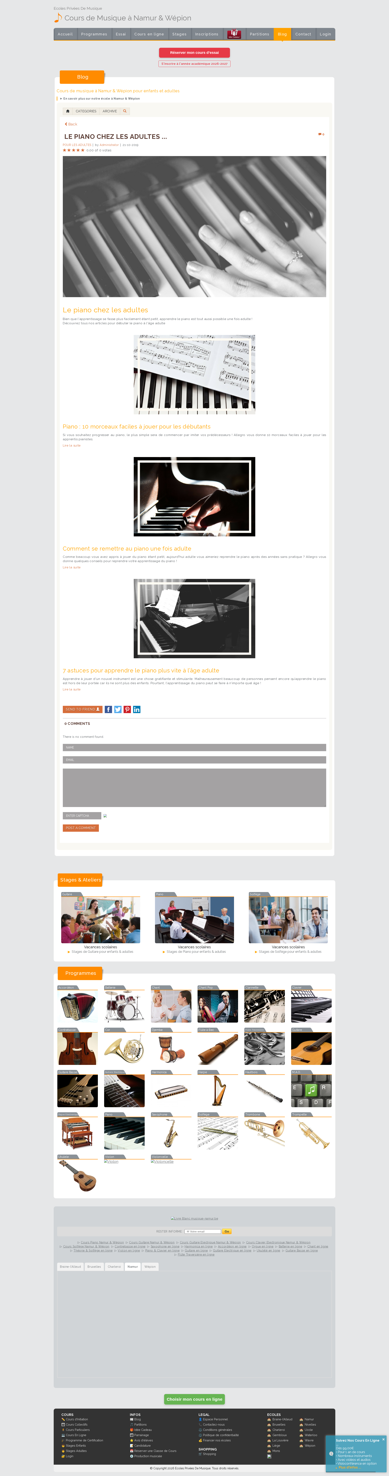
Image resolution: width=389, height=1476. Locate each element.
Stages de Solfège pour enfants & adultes (290, 952)
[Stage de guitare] (100, 920)
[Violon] (124, 1161)
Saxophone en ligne (165, 1246)
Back (72, 124)
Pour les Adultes (77, 145)
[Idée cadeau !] (234, 35)
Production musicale (148, 1456)
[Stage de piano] (194, 920)
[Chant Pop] (218, 1021)
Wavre (309, 1440)
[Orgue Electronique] (77, 1148)
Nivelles (310, 1424)
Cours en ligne (149, 34)
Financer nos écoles (217, 1440)
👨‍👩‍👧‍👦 (63, 1424)
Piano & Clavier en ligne (162, 1250)
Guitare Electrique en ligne (232, 1250)
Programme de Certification (84, 1440)
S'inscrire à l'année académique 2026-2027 (194, 64)
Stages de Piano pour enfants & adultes (196, 952)
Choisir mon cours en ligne (194, 1399)
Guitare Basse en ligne (301, 1250)
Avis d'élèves (143, 1440)
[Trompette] (311, 1148)
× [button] (383, 1439)
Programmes (94, 34)
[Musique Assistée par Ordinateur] (311, 1106)
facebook (108, 709)
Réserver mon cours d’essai (194, 53)
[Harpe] (218, 1106)
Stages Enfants (76, 1445)
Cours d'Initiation (77, 1419)
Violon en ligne (129, 1250)
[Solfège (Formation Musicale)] (218, 1148)
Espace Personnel (215, 1419)
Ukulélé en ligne (268, 1250)
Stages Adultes (76, 1451)
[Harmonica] (171, 1106)
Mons (276, 1451)
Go (227, 1231)
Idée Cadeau (143, 1429)
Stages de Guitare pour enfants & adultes (102, 952)
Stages (179, 34)
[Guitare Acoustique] (311, 1063)
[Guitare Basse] (77, 1106)
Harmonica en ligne (199, 1246)
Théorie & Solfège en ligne (93, 1250)
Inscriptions (207, 34)
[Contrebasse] (77, 1063)
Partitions (259, 34)
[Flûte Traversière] (264, 1063)
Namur (309, 1419)
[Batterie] (124, 1021)
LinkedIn (136, 709)
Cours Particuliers (78, 1429)
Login (325, 34)
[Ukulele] (77, 1190)
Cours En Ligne (76, 1435)
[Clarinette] (264, 1021)
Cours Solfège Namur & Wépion (86, 1246)
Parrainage (141, 1435)
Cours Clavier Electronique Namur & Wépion (278, 1242)
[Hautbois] (264, 1106)
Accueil (65, 34)
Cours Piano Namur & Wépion (102, 1242)
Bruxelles (279, 1424)
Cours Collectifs (77, 1424)
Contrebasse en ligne (130, 1246)
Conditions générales (217, 1429)
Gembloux (280, 1435)
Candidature (142, 1445)
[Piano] (124, 1148)
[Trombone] (264, 1148)
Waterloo (311, 1435)
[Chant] (171, 1021)
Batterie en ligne (290, 1246)
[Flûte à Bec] (218, 1063)
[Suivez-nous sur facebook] (269, 1457)
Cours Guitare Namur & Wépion (152, 1242)
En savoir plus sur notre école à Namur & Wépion (101, 98)
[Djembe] (171, 1063)
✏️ (63, 1419)
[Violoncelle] (171, 1161)
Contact (303, 34)
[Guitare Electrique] (124, 1106)
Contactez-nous (214, 1424)
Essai (121, 34)
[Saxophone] (171, 1148)
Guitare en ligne (196, 1250)
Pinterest (127, 709)
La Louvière (281, 1440)
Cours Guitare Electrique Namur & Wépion (210, 1242)
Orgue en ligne (263, 1246)
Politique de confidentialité (221, 1435)
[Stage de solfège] (288, 920)
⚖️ (200, 1429)
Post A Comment (81, 828)
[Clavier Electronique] (311, 1021)
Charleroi (279, 1429)
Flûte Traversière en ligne (196, 1254)
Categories (86, 111)
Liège (276, 1445)
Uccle (309, 1429)
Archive (110, 111)
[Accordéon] (77, 1021)
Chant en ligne (317, 1246)
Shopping (209, 1454)
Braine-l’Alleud (282, 1419)
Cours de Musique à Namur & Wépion (127, 18)
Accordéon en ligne (232, 1246)
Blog (282, 34)
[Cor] (124, 1063)
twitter (118, 709)
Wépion (310, 1445)
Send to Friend (81, 709)
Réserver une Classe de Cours (155, 1451)
